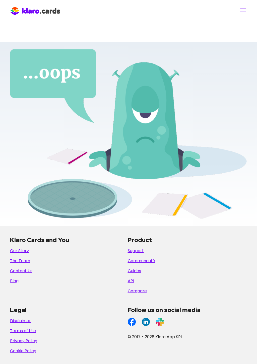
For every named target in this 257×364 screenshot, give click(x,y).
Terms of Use (23, 331)
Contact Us (21, 271)
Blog (14, 281)
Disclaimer (20, 321)
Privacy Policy (23, 341)
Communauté (141, 261)
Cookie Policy (23, 351)
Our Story (19, 251)
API (131, 281)
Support (136, 251)
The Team (20, 261)
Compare (137, 291)
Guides (134, 271)
